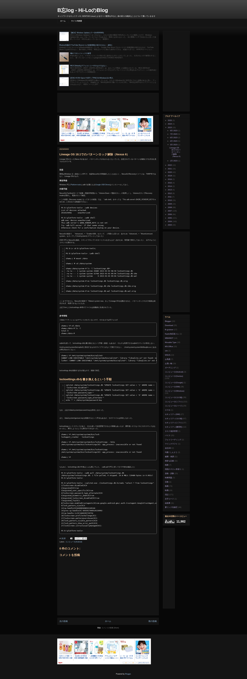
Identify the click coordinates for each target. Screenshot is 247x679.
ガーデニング (170, 368)
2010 (170, 200)
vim (166, 351)
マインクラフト (171, 444)
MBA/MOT (169, 338)
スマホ (167, 410)
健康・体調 (169, 457)
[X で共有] (81, 538)
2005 (170, 218)
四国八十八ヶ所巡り (173, 469)
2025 (170, 120)
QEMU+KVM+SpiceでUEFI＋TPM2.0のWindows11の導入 (91, 78)
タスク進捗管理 (171, 431)
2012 (170, 193)
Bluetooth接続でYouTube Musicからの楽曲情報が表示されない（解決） (86, 45)
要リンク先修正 (171, 507)
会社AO (168, 448)
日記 (167, 495)
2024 (170, 124)
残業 (167, 465)
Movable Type (170, 342)
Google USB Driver (102, 185)
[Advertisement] (108, 102)
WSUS (167, 355)
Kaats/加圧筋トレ (172, 334)
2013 (170, 190)
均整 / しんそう (171, 452)
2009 (170, 204)
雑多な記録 (169, 461)
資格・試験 (169, 473)
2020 (170, 172)
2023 (170, 127)
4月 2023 (174, 141)
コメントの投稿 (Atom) (110, 628)
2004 (170, 221)
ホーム (63, 21)
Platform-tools (76, 185)
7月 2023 (174, 134)
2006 (170, 214)
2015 (170, 183)
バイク (167, 435)
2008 (170, 207)
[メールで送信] (76, 538)
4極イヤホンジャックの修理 (80, 53)
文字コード (169, 499)
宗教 (167, 482)
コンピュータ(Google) (174, 383)
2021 (170, 169)
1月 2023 (174, 161)
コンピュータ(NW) (172, 387)
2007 (170, 211)
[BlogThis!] (78, 538)
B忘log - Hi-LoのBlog (82, 10)
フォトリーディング (173, 440)
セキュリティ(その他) (173, 418)
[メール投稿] (71, 538)
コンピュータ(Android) (73, 542)
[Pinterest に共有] (85, 538)
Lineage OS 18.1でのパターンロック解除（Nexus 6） (175, 152)
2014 (170, 186)
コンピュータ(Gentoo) (174, 376)
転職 (167, 490)
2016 (170, 179)
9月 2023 (174, 131)
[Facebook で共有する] (83, 538)
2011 (170, 197)
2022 (170, 165)
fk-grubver (169, 330)
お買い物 (168, 363)
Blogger (168, 321)
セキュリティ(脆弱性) (173, 427)
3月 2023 (174, 145)
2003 (170, 225)
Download (169, 325)
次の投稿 (63, 621)
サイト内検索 (76, 21)
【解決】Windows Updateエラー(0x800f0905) (87, 33)
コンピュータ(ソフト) (173, 402)
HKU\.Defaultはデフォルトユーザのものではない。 (89, 66)
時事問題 (168, 478)
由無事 (167, 503)
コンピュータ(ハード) (173, 406)
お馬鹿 (167, 359)
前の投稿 (152, 621)
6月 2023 (174, 137)
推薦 (167, 486)
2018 (170, 176)
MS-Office (169, 346)
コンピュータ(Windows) (174, 391)
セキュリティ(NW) (172, 414)
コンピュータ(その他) (173, 397)
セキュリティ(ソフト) (173, 423)
